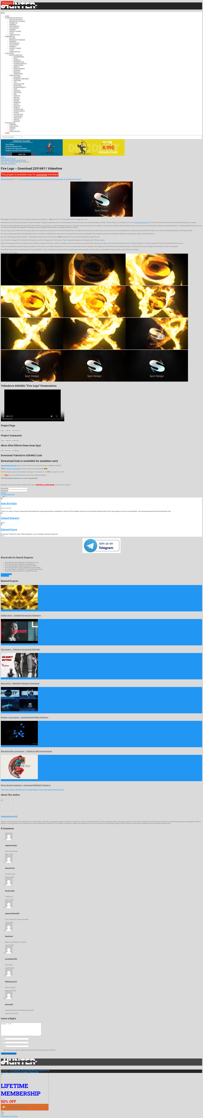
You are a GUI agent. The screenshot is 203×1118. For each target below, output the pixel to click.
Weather (17, 121)
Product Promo (15, 31)
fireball (30, 789)
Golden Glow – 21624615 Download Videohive (21, 615)
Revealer (17, 72)
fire (26, 789)
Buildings (17, 77)
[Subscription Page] (32, 155)
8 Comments (25, 179)
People (16, 104)
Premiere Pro (10, 36)
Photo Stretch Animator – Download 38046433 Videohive (26, 785)
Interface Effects (20, 63)
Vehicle (16, 119)
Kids (15, 94)
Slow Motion (18, 109)
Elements (12, 24)
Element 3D (13, 23)
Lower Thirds (18, 65)
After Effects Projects (13, 18)
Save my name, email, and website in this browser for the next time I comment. (29, 1050)
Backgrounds (19, 56)
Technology (18, 116)
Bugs (15, 58)
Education (17, 85)
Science (16, 107)
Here (6, 475)
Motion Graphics (15, 55)
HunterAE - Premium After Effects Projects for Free (31, 1070)
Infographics (14, 26)
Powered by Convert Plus (9, 1116)
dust (20, 789)
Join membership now (8, 465)
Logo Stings (13, 28)
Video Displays (14, 34)
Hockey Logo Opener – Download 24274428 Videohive (24, 717)
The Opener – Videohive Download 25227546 (20, 649)
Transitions (18, 73)
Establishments (20, 87)
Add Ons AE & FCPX (16, 19)
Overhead (17, 102)
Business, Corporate (21, 78)
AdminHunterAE (6, 179)
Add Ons (12, 38)
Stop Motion (18, 114)
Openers (12, 29)
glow (45, 789)
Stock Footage (14, 75)
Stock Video (9, 53)
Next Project (5, 576)
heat (49, 789)
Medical (17, 67)
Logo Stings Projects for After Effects (13, 160)
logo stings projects (141, 222)
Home (7, 16)
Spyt (64, 240)
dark (17, 789)
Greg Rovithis (9, 503)
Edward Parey (9, 529)
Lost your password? (8, 494)
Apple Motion (10, 123)
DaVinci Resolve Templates (18, 1072)
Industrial (18, 92)
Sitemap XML (34, 1072)
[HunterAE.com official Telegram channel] (101, 552)
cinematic (12, 789)
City (15, 82)
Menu (3, 13)
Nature (16, 101)
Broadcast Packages (17, 21)
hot (52, 789)
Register (3, 493)
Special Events (19, 111)
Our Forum (4, 1072)
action (6, 789)
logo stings (57, 789)
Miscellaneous (19, 68)
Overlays (17, 70)
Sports (16, 112)
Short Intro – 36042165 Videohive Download (20, 683)
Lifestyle (17, 95)
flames (41, 789)
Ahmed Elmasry (10, 518)
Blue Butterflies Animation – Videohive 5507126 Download (26, 751)
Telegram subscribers (13, 469)
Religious (17, 106)
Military (17, 99)
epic (23, 789)
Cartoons (17, 80)
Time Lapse (17, 117)
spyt (62, 789)
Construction (19, 84)
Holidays (17, 90)
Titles (11, 33)
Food (15, 89)
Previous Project (6, 574)
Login (7, 133)
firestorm (36, 789)
